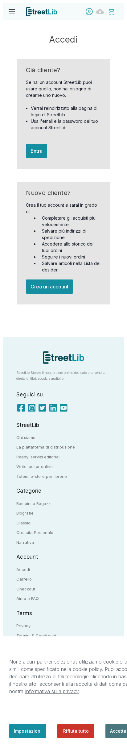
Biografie (25, 513)
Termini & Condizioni (36, 635)
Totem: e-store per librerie (41, 476)
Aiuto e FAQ (27, 598)
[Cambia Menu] (11, 11)
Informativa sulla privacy (52, 691)
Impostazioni (28, 731)
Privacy (23, 625)
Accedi (90, 11)
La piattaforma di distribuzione (45, 447)
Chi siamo (25, 437)
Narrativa (25, 542)
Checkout (25, 588)
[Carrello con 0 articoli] (115, 11)
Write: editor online (34, 466)
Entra (37, 151)
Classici (23, 522)
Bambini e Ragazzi (33, 503)
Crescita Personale (34, 532)
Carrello (24, 579)
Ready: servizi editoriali (38, 456)
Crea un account (49, 286)
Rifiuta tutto (76, 731)
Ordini (101, 11)
